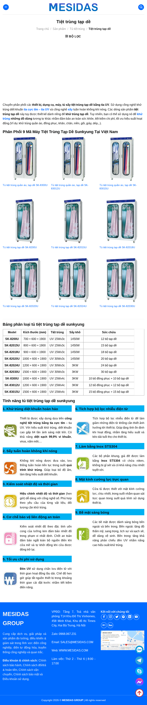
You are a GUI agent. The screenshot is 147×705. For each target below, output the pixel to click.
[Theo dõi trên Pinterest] (123, 617)
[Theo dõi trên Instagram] (110, 617)
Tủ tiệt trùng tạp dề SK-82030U (117, 306)
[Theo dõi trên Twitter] (117, 617)
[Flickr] (104, 625)
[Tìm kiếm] (141, 7)
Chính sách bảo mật (26, 674)
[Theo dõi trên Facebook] (104, 617)
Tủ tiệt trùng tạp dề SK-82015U (69, 247)
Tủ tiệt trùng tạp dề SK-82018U (117, 247)
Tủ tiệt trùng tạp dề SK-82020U (20, 306)
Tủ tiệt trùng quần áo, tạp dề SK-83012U (69, 187)
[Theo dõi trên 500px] (110, 625)
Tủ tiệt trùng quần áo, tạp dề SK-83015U (118, 187)
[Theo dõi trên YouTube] (136, 617)
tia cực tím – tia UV (36, 109)
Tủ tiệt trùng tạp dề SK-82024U (69, 306)
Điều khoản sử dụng (16, 679)
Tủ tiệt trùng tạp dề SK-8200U (20, 247)
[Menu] (6, 7)
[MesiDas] (73, 7)
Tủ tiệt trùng (77, 28)
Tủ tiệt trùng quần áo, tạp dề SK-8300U (25, 185)
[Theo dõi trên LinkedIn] (130, 617)
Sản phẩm (59, 28)
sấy (70, 109)
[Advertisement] (73, 70)
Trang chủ (42, 28)
